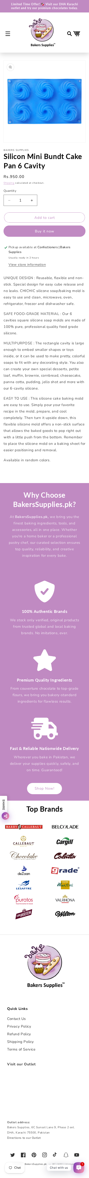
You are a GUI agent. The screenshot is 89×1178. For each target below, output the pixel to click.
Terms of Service (21, 1049)
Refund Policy (19, 1034)
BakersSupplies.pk (36, 1164)
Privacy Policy (19, 1026)
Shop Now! (44, 788)
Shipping (9, 183)
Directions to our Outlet (24, 1138)
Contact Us (16, 1018)
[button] (7, 33)
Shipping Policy (20, 1041)
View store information (27, 264)
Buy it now (44, 231)
